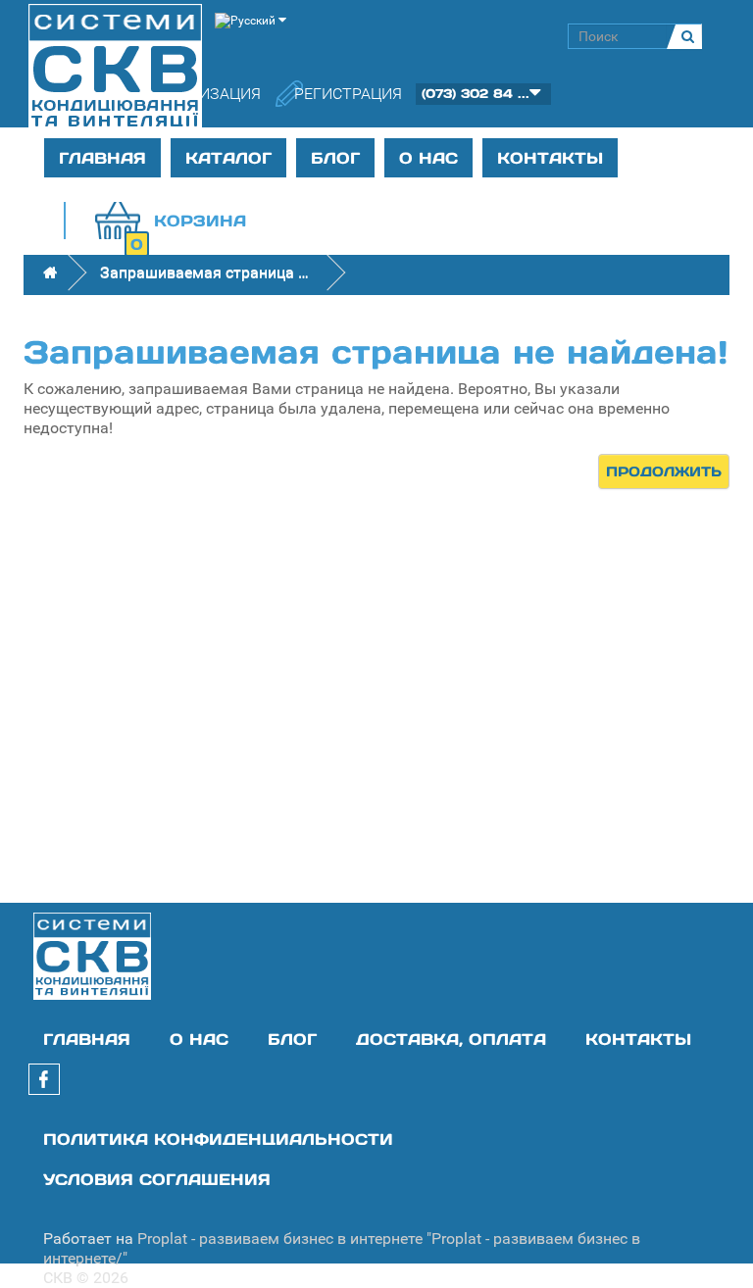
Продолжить (664, 471)
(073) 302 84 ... (475, 93)
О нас (428, 158)
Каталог (228, 158)
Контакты (550, 158)
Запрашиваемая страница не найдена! (208, 272)
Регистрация (348, 93)
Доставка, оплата (451, 1039)
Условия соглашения (157, 1179)
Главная (102, 158)
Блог (335, 158)
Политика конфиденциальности (218, 1139)
